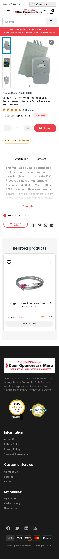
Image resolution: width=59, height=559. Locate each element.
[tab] (20, 158)
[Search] (51, 21)
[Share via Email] (51, 225)
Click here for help (15, 224)
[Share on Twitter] (39, 225)
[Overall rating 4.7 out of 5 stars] (12, 110)
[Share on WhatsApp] (45, 225)
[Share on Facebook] (33, 225)
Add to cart (45, 128)
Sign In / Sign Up (11, 4)
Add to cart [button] (29, 323)
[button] (29, 86)
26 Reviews (28, 110)
